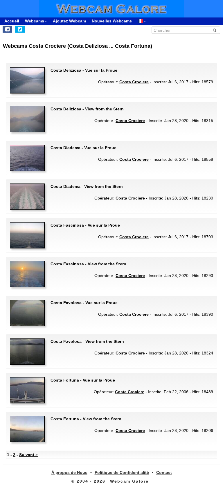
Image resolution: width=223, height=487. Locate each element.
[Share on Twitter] (20, 29)
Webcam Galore (129, 481)
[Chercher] (214, 30)
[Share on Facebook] (7, 29)
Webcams (34, 21)
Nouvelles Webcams (112, 21)
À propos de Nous (69, 472)
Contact (164, 472)
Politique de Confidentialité (122, 472)
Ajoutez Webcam (69, 21)
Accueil (11, 21)
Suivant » (28, 454)
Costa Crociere (134, 82)
